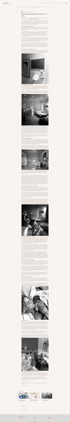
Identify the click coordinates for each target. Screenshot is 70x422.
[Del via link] (27, 386)
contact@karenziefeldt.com (24, 417)
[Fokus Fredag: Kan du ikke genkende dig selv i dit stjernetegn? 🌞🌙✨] (23, 396)
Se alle (51, 391)
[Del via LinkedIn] (25, 386)
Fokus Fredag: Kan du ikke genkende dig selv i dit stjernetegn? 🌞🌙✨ (22, 400)
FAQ (35, 417)
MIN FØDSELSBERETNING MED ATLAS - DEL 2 (46, 400)
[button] (66, 3)
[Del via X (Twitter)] (23, 386)
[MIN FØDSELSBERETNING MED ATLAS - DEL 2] (47, 396)
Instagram (49, 417)
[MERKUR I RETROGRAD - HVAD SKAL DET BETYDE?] (35, 396)
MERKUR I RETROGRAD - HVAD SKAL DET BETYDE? (34, 400)
